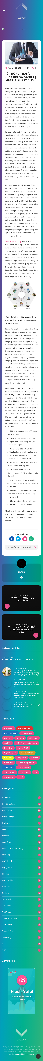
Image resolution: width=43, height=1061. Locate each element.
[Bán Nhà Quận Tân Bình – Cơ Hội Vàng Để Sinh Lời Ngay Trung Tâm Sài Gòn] (6, 694)
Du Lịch (7, 738)
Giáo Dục (33, 738)
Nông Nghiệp (27, 753)
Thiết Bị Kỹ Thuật (26, 762)
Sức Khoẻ (8, 762)
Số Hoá (34, 758)
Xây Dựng (8, 777)
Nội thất (8, 758)
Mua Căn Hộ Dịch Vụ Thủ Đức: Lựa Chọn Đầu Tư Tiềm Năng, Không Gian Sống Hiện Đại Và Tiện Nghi (27, 673)
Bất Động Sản (24, 728)
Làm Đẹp (8, 748)
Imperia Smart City (13, 241)
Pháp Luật (21, 758)
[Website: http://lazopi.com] (21, 577)
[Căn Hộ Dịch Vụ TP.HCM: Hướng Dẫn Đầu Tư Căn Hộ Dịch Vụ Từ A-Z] (6, 683)
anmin (21, 572)
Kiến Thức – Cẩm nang (12, 848)
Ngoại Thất (23, 748)
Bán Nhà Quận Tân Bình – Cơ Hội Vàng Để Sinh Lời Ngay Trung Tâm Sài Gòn (26, 695)
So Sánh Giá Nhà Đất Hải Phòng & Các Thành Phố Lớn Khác (27, 706)
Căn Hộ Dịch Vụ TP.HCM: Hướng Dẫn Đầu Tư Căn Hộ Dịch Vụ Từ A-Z (27, 684)
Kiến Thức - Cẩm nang (26, 743)
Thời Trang (23, 767)
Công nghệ (27, 733)
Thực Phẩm (9, 772)
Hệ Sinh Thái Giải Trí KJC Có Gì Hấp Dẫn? (18, 659)
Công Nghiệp (10, 733)
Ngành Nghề (10, 753)
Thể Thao (8, 767)
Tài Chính (24, 772)
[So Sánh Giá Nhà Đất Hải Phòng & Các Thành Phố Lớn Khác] (6, 705)
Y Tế (21, 777)
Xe (35, 772)
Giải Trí (7, 743)
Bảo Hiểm (8, 728)
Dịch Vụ (20, 738)
